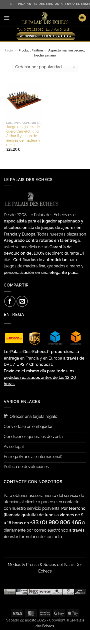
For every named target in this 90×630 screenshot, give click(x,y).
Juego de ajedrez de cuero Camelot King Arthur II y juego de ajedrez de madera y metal (23, 136)
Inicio (9, 50)
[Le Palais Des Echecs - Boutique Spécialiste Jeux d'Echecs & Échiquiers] (45, 18)
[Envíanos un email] (22, 301)
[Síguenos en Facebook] (10, 301)
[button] (7, 18)
